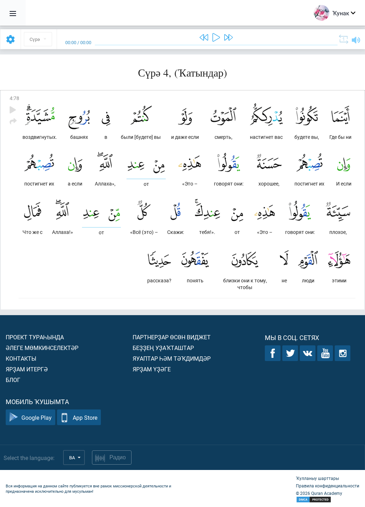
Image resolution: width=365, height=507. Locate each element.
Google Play (36, 417)
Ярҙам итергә (27, 369)
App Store (85, 417)
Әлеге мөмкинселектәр (42, 347)
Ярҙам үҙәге (152, 369)
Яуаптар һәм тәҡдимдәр (172, 358)
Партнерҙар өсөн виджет (172, 337)
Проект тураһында (35, 337)
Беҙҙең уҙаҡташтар (163, 347)
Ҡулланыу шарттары (317, 478)
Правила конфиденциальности (327, 485)
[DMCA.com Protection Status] (327, 499)
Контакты (21, 358)
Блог (13, 379)
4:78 (14, 98)
